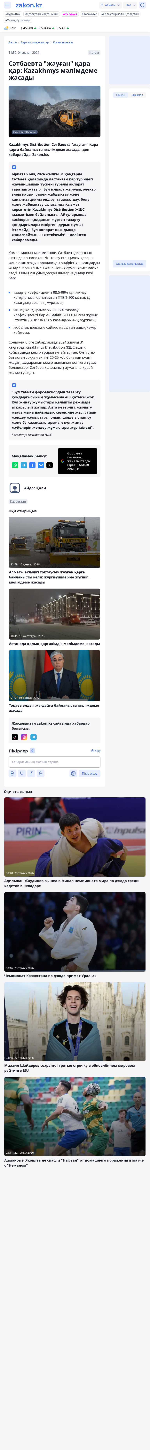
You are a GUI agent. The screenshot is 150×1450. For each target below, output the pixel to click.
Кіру (97, 750)
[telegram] (23, 465)
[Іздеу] (142, 5)
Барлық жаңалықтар (35, 42)
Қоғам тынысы (63, 42)
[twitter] (49, 465)
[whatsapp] (15, 465)
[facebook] (32, 465)
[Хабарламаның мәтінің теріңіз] (54, 762)
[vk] (40, 465)
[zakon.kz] (29, 5)
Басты (13, 42)
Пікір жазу (89, 773)
